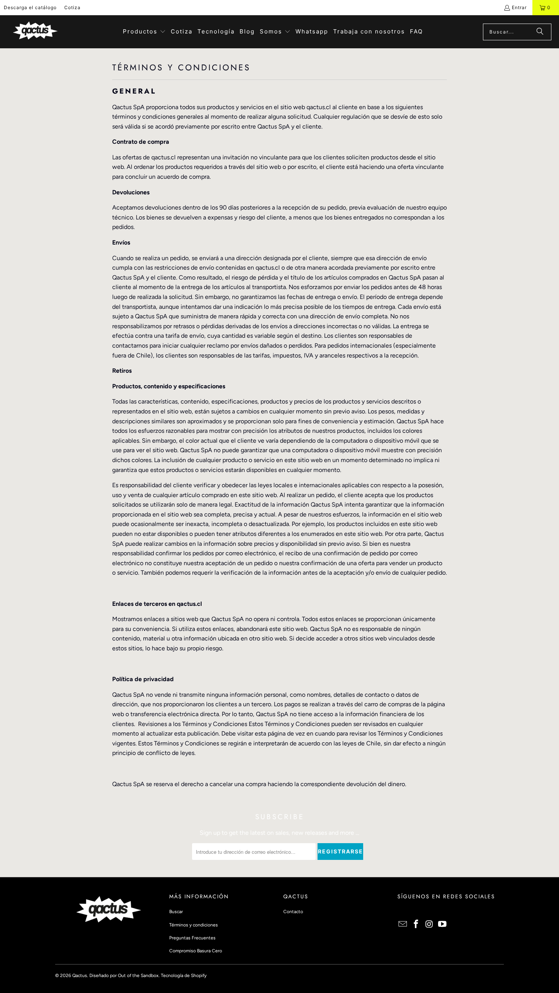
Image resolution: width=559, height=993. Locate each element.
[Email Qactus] (403, 924)
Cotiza (72, 7)
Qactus (79, 975)
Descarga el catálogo (30, 7)
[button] (144, 32)
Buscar (176, 911)
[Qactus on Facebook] (416, 924)
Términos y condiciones (193, 925)
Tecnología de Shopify (183, 975)
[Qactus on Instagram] (429, 924)
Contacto (293, 911)
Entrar (519, 7)
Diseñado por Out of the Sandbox (124, 975)
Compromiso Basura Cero (195, 950)
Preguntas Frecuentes (192, 938)
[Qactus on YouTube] (442, 924)
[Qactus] (35, 31)
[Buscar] (540, 32)
